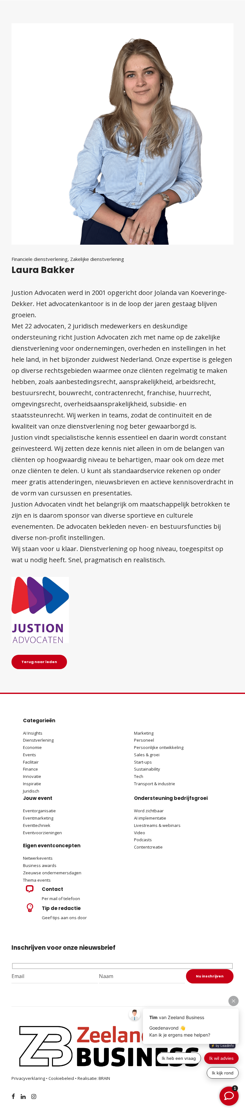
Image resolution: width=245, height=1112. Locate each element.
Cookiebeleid (61, 1078)
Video (139, 833)
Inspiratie (32, 784)
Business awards (39, 865)
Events (29, 755)
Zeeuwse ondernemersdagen (52, 873)
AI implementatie (150, 818)
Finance (30, 769)
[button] (29, 891)
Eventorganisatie (39, 811)
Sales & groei (147, 755)
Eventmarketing (38, 818)
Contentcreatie (148, 847)
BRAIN (104, 1078)
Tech (138, 776)
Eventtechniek (36, 825)
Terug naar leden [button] (39, 661)
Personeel (144, 740)
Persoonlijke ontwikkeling (158, 747)
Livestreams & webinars (157, 825)
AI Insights (32, 733)
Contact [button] (52, 889)
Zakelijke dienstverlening (97, 259)
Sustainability (147, 769)
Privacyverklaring (28, 1078)
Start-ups (143, 762)
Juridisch (31, 791)
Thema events (37, 880)
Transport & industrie (154, 784)
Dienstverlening (38, 740)
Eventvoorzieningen (42, 833)
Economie (32, 747)
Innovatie (32, 776)
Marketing (143, 733)
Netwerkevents (38, 858)
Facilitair (31, 762)
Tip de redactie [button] (61, 908)
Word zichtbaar (149, 811)
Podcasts (143, 840)
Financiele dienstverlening (39, 259)
